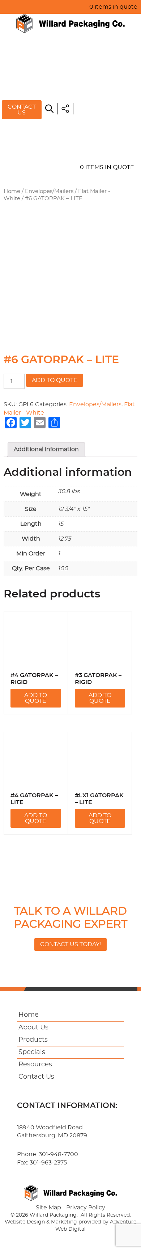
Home (88, 51)
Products (95, 84)
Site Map (48, 1207)
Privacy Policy (85, 1207)
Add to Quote (54, 380)
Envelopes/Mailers (49, 191)
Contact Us (22, 110)
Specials (93, 101)
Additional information (46, 449)
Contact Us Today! (70, 944)
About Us (94, 68)
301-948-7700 (58, 1154)
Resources (97, 118)
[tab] (46, 449)
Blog (87, 134)
